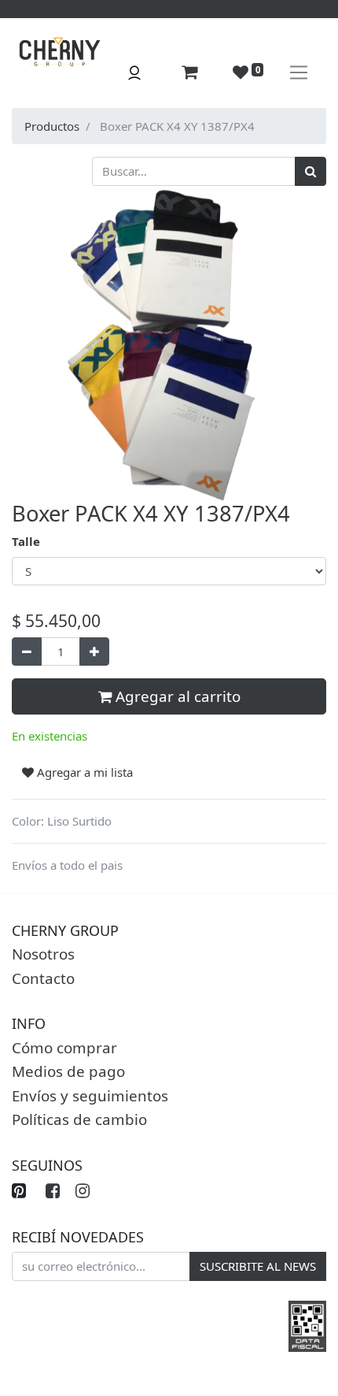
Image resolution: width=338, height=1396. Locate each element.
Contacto (43, 978)
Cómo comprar (64, 1047)
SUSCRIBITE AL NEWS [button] (258, 1266)
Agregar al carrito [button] (176, 696)
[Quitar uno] (27, 651)
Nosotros (43, 953)
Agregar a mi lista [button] (83, 772)
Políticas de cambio (79, 1119)
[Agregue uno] (94, 651)
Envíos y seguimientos (90, 1095)
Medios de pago (68, 1071)
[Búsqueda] (310, 171)
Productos (51, 126)
